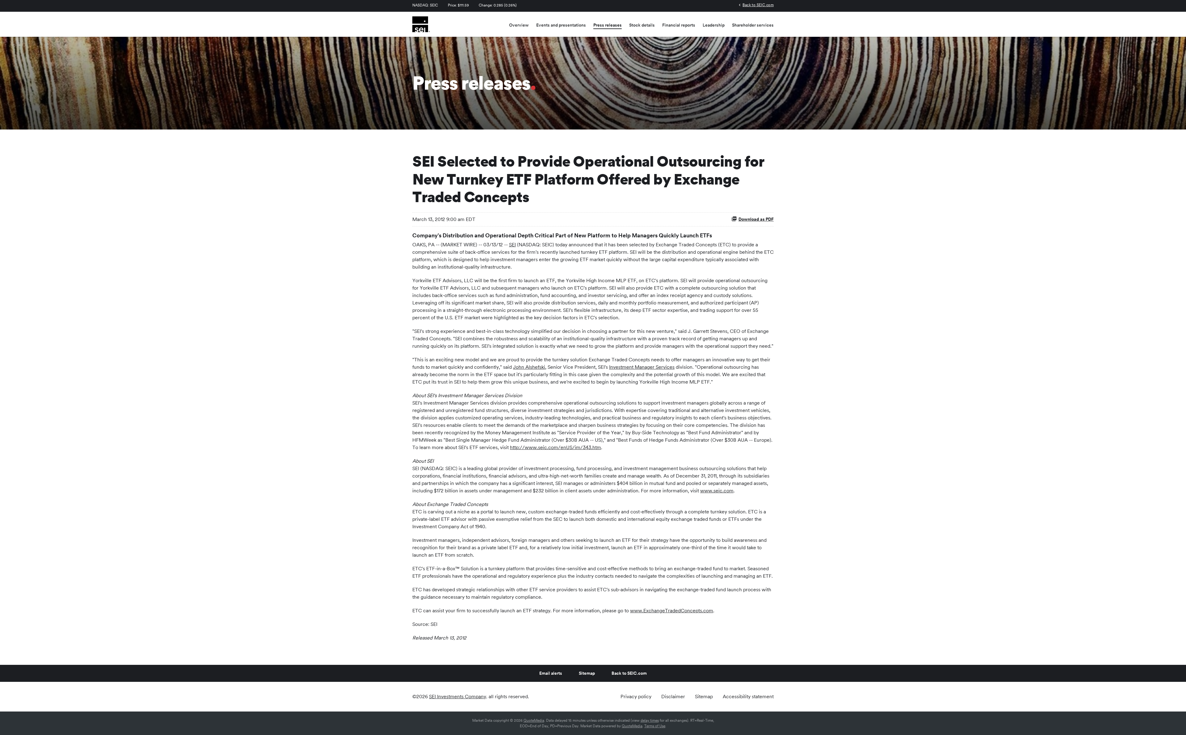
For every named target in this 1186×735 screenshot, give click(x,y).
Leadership (714, 25)
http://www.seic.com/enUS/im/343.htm (555, 447)
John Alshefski (529, 367)
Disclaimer (673, 696)
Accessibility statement (748, 696)
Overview (519, 25)
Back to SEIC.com (758, 5)
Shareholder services (753, 25)
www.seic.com (717, 491)
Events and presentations (561, 25)
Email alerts (550, 673)
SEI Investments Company (457, 696)
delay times (650, 720)
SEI (512, 245)
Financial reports (678, 25)
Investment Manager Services (642, 367)
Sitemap (587, 673)
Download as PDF (756, 219)
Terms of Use (654, 726)
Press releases (607, 25)
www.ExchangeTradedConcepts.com (671, 611)
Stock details (642, 25)
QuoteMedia (534, 720)
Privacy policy (635, 696)
